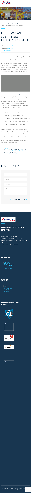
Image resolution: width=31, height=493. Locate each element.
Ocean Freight (10, 48)
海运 (5, 286)
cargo (3, 149)
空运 (5, 285)
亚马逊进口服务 (8, 289)
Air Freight (7, 262)
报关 (5, 287)
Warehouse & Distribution (10, 267)
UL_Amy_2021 (10, 46)
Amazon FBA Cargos (9, 266)
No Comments (7, 50)
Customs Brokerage (9, 265)
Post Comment (17, 199)
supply (24, 149)
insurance (10, 149)
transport (4, 152)
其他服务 (6, 291)
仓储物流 (6, 290)
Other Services (8, 268)
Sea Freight (7, 263)
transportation (13, 152)
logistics (17, 149)
